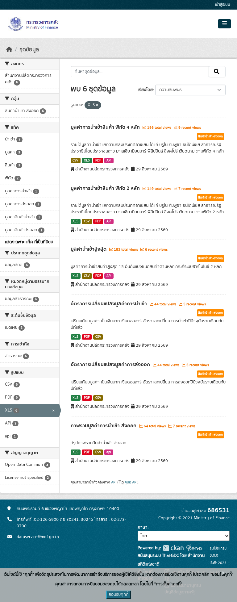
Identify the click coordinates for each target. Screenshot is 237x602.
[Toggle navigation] (224, 23)
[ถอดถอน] (97, 105)
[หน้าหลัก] (9, 50)
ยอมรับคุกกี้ (118, 595)
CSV (75, 160)
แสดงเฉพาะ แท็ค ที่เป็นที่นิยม (29, 242)
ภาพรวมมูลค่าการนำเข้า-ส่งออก (104, 426)
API (108, 160)
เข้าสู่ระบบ (222, 5)
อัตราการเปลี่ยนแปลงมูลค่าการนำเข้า (109, 304)
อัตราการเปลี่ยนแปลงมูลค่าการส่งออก (111, 365)
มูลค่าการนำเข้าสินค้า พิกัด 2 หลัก (106, 188)
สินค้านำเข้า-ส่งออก (210, 136)
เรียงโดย (145, 90)
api (108, 452)
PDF (98, 160)
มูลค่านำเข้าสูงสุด (89, 249)
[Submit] (217, 71)
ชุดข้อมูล (29, 50)
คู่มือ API (131, 482)
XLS (87, 160)
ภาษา (143, 528)
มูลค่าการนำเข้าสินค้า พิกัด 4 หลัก (106, 127)
